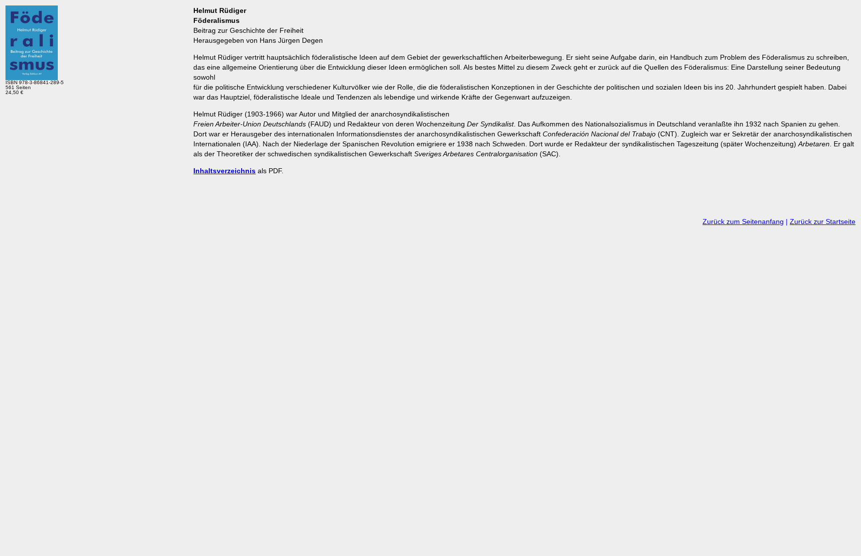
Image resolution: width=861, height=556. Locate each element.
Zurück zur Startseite (823, 221)
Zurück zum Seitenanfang (743, 221)
